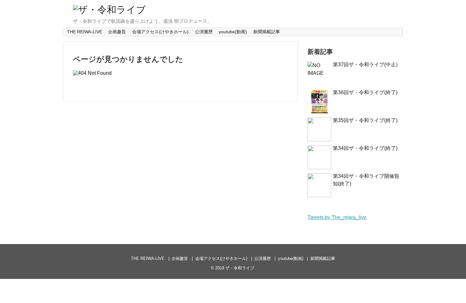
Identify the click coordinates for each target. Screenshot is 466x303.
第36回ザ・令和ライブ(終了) (365, 92)
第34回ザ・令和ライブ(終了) (365, 148)
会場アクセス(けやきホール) (160, 31)
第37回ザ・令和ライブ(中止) (365, 64)
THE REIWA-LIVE (84, 31)
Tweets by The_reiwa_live (336, 217)
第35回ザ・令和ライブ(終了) (365, 120)
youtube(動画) (233, 31)
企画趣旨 (117, 31)
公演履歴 (204, 31)
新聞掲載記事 (266, 31)
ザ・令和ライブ (239, 268)
